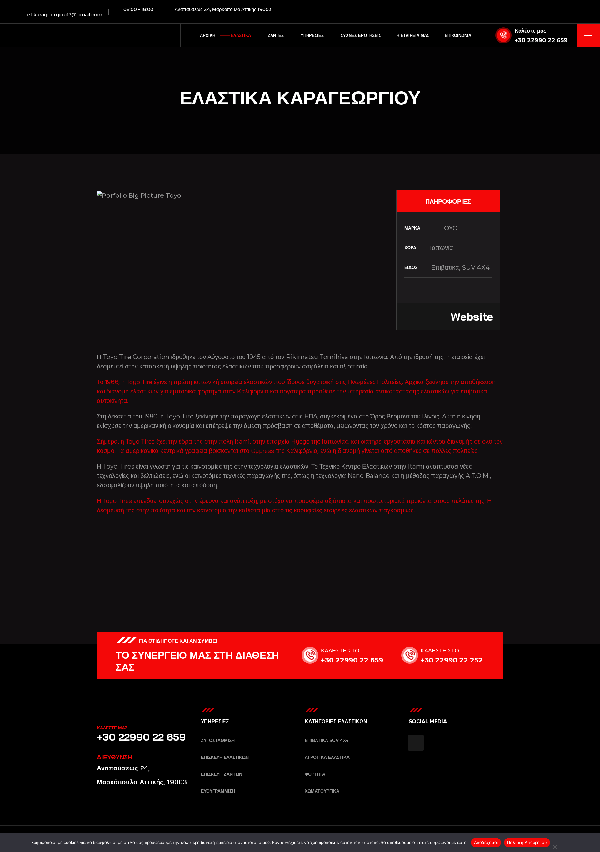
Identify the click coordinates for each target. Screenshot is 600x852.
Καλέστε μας (530, 31)
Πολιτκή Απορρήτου (527, 842)
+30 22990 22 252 (452, 660)
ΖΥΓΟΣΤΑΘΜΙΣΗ (218, 740)
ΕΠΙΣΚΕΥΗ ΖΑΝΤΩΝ (221, 774)
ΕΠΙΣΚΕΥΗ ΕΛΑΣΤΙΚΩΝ (225, 757)
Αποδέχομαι (486, 842)
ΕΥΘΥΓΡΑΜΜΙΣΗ (218, 791)
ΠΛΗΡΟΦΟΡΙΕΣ (448, 201)
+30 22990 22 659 (541, 40)
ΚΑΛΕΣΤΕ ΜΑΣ (112, 728)
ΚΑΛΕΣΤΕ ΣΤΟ (340, 650)
